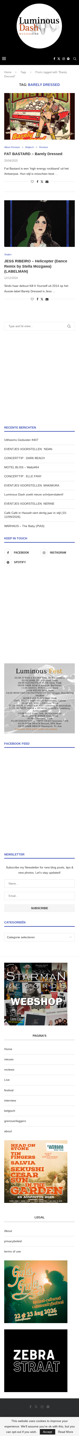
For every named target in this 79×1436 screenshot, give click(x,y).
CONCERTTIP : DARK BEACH (24, 458)
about (8, 1131)
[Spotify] (68, 59)
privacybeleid (13, 1241)
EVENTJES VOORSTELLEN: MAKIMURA (31, 485)
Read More (65, 1431)
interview (10, 1100)
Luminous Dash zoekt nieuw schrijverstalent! (33, 494)
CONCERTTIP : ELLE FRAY (23, 476)
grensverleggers (15, 1121)
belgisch (9, 1110)
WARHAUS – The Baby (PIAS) (24, 526)
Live (7, 1079)
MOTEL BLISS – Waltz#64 (21, 467)
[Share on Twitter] (41, 181)
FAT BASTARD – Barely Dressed (33, 154)
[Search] (75, 59)
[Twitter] (58, 59)
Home (7, 72)
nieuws (8, 1059)
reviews (9, 1069)
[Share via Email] (47, 181)
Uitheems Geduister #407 (21, 440)
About (8, 1231)
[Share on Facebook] (37, 181)
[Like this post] (32, 181)
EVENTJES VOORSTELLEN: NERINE (29, 503)
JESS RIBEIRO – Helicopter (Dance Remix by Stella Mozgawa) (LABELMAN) (35, 266)
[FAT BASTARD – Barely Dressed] (39, 116)
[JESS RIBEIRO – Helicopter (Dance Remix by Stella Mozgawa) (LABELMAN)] (39, 223)
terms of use (12, 1251)
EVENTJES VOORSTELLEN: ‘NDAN (28, 449)
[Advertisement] (39, 378)
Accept (47, 1431)
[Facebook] (54, 59)
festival (8, 1090)
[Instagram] (63, 59)
